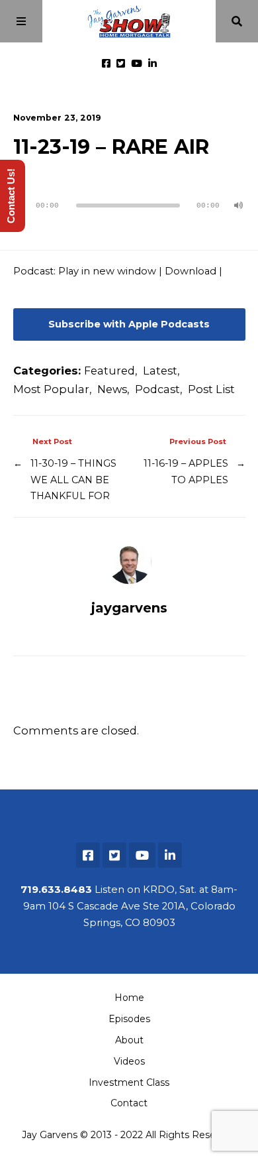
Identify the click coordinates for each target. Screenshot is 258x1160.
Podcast (157, 389)
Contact (129, 1103)
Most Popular (51, 389)
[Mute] (238, 205)
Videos (129, 1061)
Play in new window (107, 271)
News (112, 389)
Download (190, 271)
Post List (211, 389)
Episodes (129, 1019)
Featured (109, 370)
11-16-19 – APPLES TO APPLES (186, 471)
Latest (160, 370)
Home (129, 998)
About (129, 1040)
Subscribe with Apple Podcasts (129, 324)
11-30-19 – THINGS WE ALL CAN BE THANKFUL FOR (73, 479)
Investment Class (129, 1082)
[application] (129, 200)
